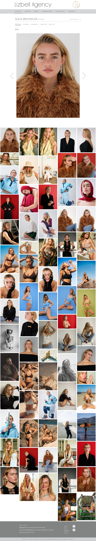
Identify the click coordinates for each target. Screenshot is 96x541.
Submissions (47, 11)
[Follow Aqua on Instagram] (53, 24)
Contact (71, 11)
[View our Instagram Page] (73, 526)
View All (17, 29)
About (36, 11)
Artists (28, 11)
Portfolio (18, 24)
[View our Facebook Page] (73, 529)
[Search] (79, 11)
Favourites (60, 11)
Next (84, 75)
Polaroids (26, 24)
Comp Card (43, 24)
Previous (12, 75)
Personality (34, 24)
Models (18, 11)
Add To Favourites (74, 19)
